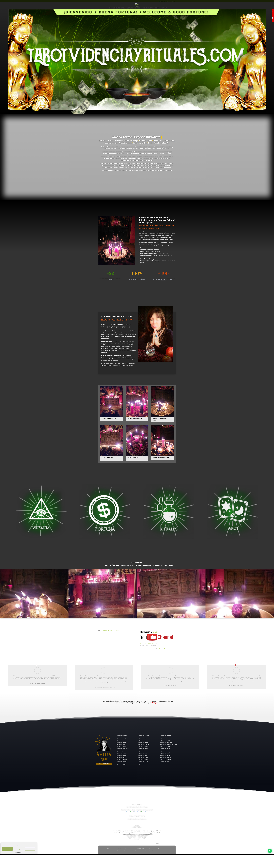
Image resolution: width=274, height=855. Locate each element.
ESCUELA (138, 8)
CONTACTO (164, 8)
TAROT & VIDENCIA (119, 8)
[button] (270, 851)
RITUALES (130, 8)
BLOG (157, 8)
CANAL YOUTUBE (148, 8)
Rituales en (122, 735)
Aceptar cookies (7, 849)
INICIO (109, 8)
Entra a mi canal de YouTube (147, 644)
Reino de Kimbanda (164, 649)
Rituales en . (121, 755)
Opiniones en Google (152, 228)
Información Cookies (18, 852)
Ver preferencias (30, 849)
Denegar (19, 849)
